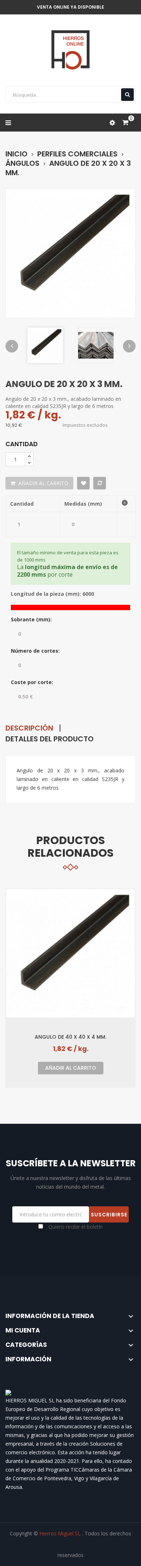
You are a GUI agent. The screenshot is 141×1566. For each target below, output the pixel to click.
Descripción (29, 728)
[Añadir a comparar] (99, 483)
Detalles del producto (49, 738)
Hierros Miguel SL (60, 1533)
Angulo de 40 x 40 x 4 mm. (70, 1036)
